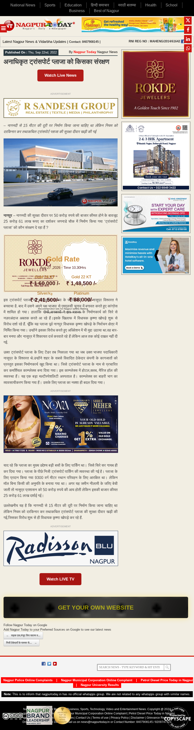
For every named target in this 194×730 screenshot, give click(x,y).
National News (22, 5)
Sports (49, 5)
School (171, 5)
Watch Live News (60, 75)
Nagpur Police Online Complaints (28, 680)
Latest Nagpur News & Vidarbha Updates (34, 42)
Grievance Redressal (160, 717)
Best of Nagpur (106, 11)
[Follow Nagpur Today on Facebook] (43, 664)
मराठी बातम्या (127, 5)
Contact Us (83, 717)
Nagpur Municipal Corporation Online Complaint (96, 680)
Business (77, 11)
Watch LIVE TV (60, 579)
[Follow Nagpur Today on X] (49, 664)
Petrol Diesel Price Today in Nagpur (167, 680)
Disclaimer (138, 717)
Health (150, 5)
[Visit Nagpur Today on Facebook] (183, 41)
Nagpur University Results (100, 685)
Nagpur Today (85, 52)
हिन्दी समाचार (100, 5)
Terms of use (100, 717)
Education (73, 5)
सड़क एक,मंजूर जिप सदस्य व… (23, 635)
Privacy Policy (120, 717)
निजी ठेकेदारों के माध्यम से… (21, 642)
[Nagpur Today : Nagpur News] (40, 26)
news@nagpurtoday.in (95, 722)
